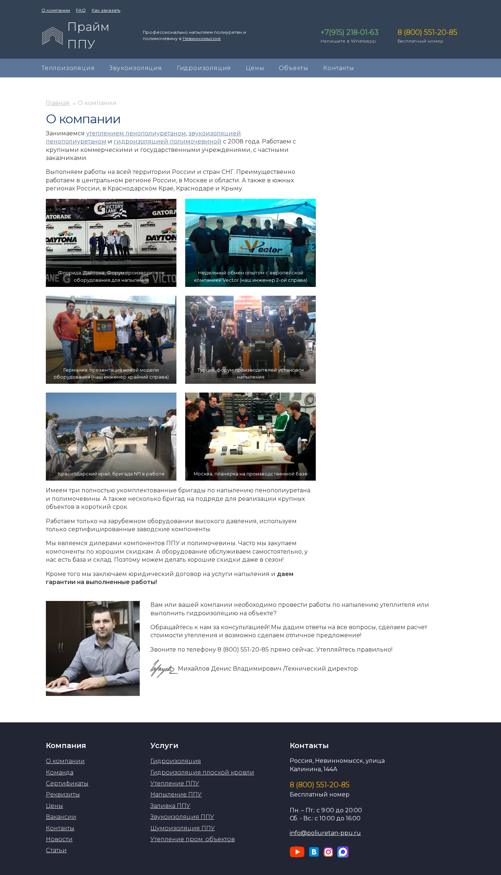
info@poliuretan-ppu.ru (325, 833)
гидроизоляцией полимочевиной (168, 141)
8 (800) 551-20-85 (320, 784)
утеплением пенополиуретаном (136, 133)
